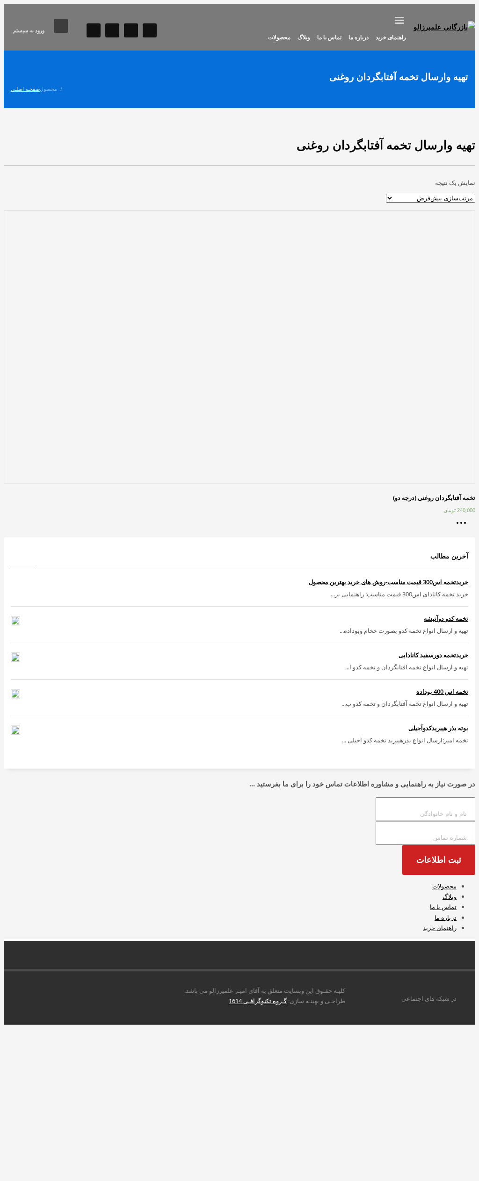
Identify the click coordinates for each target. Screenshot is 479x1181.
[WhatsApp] (112, 30)
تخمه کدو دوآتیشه (446, 618)
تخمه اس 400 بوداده (442, 691)
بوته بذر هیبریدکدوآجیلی (438, 728)
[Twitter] (150, 30)
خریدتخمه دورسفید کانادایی (433, 655)
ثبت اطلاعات (438, 860)
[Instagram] (94, 30)
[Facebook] (131, 30)
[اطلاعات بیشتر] (463, 526)
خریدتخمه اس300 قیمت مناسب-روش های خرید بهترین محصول (388, 582)
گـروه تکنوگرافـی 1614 (258, 1001)
